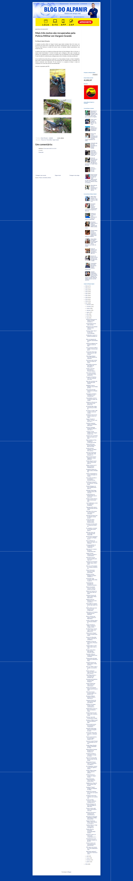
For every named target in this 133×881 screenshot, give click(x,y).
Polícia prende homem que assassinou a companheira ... (91, 725)
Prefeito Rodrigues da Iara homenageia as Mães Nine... (91, 805)
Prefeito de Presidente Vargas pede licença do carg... (92, 689)
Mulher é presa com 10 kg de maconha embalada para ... (91, 466)
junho (88, 315)
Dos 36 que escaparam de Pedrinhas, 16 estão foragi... (91, 483)
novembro (89, 306)
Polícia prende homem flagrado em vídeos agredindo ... (91, 458)
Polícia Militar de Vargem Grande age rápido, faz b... (91, 605)
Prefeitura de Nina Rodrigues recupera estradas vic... (91, 575)
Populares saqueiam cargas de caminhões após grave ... (91, 424)
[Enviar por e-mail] (58, 138)
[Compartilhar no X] (60, 138)
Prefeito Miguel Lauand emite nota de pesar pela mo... (91, 462)
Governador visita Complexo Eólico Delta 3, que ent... (91, 579)
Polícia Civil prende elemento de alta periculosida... (90, 571)
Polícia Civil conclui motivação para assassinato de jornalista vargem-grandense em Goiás (91, 137)
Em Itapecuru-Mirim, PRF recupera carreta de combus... (91, 412)
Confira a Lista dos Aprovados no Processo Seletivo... (91, 370)
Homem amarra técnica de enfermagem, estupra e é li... (91, 738)
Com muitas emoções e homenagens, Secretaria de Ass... (91, 479)
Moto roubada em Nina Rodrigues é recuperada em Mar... (91, 441)
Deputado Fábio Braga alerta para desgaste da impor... (91, 729)
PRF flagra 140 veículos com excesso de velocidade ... (91, 512)
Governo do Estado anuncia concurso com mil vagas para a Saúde (94, 258)
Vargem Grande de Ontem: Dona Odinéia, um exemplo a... (91, 822)
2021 (86, 295)
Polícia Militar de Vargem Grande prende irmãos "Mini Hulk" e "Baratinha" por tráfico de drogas (91, 243)
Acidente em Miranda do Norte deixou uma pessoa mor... (91, 403)
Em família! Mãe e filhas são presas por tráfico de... (91, 407)
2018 (86, 301)
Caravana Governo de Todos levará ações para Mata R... (91, 701)
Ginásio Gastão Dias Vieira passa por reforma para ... (90, 684)
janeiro (88, 861)
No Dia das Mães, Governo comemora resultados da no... (91, 801)
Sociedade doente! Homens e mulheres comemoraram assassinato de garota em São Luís (91, 207)
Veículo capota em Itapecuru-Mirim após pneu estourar (91, 672)
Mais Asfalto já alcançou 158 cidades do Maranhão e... (91, 365)
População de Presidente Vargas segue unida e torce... (91, 563)
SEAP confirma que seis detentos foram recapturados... (91, 609)
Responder (41, 152)
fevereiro (89, 859)
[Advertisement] (91, 49)
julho (88, 314)
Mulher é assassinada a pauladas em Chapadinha (94, 128)
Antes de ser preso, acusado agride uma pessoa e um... (91, 693)
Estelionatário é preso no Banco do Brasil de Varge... (91, 710)
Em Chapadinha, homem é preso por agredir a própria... (91, 767)
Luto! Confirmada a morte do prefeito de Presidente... (92, 504)
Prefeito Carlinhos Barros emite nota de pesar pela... (91, 500)
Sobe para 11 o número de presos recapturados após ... (91, 550)
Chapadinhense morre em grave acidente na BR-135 (91, 840)
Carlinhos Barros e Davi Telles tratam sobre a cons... (91, 647)
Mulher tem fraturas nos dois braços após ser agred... (91, 592)
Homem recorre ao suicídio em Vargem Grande (91, 776)
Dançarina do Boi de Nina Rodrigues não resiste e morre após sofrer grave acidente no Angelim (91, 113)
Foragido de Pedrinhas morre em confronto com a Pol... (91, 378)
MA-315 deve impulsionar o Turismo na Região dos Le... (91, 537)
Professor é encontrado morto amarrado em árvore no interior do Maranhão (91, 216)
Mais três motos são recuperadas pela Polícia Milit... (90, 533)
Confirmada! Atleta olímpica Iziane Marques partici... (90, 521)
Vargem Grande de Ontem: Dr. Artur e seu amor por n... (91, 420)
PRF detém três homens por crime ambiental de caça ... (91, 848)
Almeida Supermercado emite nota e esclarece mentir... (91, 714)
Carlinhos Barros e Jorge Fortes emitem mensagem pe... (91, 826)
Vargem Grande (55, 139)
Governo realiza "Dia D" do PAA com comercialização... (91, 332)
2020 (86, 297)
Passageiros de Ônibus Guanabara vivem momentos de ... (91, 395)
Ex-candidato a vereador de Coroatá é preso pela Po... (91, 529)
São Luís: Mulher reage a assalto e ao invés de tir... (91, 668)
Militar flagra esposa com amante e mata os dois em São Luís (94, 199)
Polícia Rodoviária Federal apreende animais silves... (90, 780)
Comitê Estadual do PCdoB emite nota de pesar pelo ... (91, 496)
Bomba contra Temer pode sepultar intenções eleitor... (90, 651)
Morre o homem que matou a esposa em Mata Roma (91, 617)
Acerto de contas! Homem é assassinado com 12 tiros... (92, 742)
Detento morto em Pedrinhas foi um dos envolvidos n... (91, 600)
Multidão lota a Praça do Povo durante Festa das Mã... (91, 784)
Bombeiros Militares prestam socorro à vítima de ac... (90, 697)
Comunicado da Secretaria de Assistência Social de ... (92, 584)
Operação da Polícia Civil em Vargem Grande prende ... (91, 516)
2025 (86, 287)
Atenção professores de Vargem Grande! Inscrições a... (91, 320)
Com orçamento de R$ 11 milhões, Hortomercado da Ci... (92, 349)
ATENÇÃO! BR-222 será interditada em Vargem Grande (94, 145)
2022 (86, 293)
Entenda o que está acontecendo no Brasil (91, 718)
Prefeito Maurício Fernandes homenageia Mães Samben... (90, 831)
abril (88, 856)
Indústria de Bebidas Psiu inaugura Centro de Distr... (91, 344)
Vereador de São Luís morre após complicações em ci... (91, 836)
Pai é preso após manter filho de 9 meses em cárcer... (91, 361)
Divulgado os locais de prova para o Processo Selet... (91, 642)
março (88, 858)
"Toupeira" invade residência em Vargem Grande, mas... (91, 433)
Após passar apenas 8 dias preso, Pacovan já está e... (91, 852)
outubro (88, 308)
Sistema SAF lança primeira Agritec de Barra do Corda (91, 445)
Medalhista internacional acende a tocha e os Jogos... (91, 416)
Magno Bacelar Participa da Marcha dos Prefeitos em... (91, 750)
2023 (86, 291)
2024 (86, 289)
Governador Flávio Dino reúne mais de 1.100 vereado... (91, 353)
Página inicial (58, 175)
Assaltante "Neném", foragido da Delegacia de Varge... (91, 788)
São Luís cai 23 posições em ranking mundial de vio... (91, 567)
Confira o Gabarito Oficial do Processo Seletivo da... (91, 621)
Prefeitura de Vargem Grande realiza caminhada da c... (91, 705)
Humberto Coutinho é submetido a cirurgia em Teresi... (91, 755)
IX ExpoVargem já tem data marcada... (91, 324)
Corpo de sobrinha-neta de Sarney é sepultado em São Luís (94, 251)
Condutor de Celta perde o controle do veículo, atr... (91, 525)
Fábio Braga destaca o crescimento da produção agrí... (91, 676)
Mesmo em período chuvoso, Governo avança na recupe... (91, 588)
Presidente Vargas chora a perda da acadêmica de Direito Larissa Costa (91, 224)
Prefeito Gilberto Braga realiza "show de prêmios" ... (91, 771)
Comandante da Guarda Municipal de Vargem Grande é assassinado (90, 266)
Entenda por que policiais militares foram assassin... (91, 328)
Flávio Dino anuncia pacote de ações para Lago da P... (91, 558)
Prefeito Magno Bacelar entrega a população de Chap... (91, 746)
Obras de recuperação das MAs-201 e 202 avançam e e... (91, 454)
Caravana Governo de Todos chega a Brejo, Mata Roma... (91, 596)
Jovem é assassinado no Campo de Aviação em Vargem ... (91, 474)
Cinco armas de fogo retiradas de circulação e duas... (91, 391)
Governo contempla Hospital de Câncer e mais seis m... (91, 428)
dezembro (89, 304)
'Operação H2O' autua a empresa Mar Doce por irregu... (91, 508)
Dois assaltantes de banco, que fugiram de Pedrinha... (91, 542)
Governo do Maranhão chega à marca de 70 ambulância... (91, 638)
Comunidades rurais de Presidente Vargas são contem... (91, 399)
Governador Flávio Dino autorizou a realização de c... (91, 734)
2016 (86, 864)
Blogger (69, 872)
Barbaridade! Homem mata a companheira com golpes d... (91, 763)
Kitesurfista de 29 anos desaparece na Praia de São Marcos (94, 188)
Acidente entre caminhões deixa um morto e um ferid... (92, 437)
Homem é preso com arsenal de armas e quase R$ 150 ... (91, 844)
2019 (86, 299)
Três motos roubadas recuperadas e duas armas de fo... (91, 374)
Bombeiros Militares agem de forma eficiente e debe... (92, 721)
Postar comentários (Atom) (45, 177)
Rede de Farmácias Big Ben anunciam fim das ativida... (91, 759)
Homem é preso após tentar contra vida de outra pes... (91, 809)
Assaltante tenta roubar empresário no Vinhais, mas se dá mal (94, 153)
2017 (86, 303)
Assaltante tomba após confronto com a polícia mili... (92, 797)
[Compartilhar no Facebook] (62, 138)
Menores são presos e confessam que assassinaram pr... (91, 813)
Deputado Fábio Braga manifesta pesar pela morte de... (91, 491)
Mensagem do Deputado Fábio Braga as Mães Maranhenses (91, 818)
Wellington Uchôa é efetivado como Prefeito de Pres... (92, 386)
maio (88, 317)
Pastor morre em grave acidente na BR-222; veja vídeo (93, 122)
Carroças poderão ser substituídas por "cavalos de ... (91, 546)
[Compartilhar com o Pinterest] (63, 138)
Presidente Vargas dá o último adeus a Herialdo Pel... (92, 470)
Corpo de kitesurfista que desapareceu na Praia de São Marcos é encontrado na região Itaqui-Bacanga (91, 161)
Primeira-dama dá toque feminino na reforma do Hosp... (92, 659)
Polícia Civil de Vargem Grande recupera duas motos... (91, 634)
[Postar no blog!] (59, 138)
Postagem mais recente (41, 175)
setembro (89, 310)
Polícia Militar (49, 139)
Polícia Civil (43, 139)
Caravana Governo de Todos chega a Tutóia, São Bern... (91, 663)
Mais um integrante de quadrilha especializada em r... (92, 340)
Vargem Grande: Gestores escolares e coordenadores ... (91, 554)
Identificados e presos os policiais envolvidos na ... (91, 336)
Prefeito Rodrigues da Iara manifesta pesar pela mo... (91, 487)
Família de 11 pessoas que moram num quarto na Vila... (92, 792)
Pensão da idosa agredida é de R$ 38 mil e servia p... (91, 449)
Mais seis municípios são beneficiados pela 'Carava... (91, 382)
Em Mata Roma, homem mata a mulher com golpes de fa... (91, 630)
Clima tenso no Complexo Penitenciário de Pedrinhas (92, 613)
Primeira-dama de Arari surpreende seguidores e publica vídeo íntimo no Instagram (91, 233)
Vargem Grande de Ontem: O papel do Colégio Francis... (91, 626)
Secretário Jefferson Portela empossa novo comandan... (91, 655)
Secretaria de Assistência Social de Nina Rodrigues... (91, 680)
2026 (86, 286)
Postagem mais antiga (74, 175)
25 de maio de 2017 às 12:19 (49, 148)
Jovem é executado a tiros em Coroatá (93, 169)
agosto (88, 312)
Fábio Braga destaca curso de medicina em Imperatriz (91, 357)
